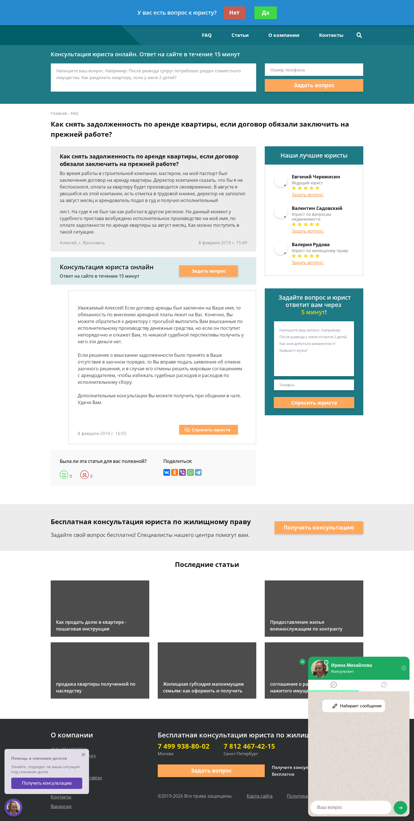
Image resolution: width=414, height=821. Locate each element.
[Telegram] (198, 472)
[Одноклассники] (174, 472)
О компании (283, 35)
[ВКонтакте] (166, 472)
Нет (234, 12)
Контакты (331, 35)
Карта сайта (260, 796)
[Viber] (182, 472)
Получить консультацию (319, 527)
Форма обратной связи (76, 778)
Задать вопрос (314, 85)
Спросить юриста (211, 429)
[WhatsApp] (190, 472)
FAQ (207, 35)
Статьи (240, 35)
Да (265, 12)
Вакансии (61, 806)
